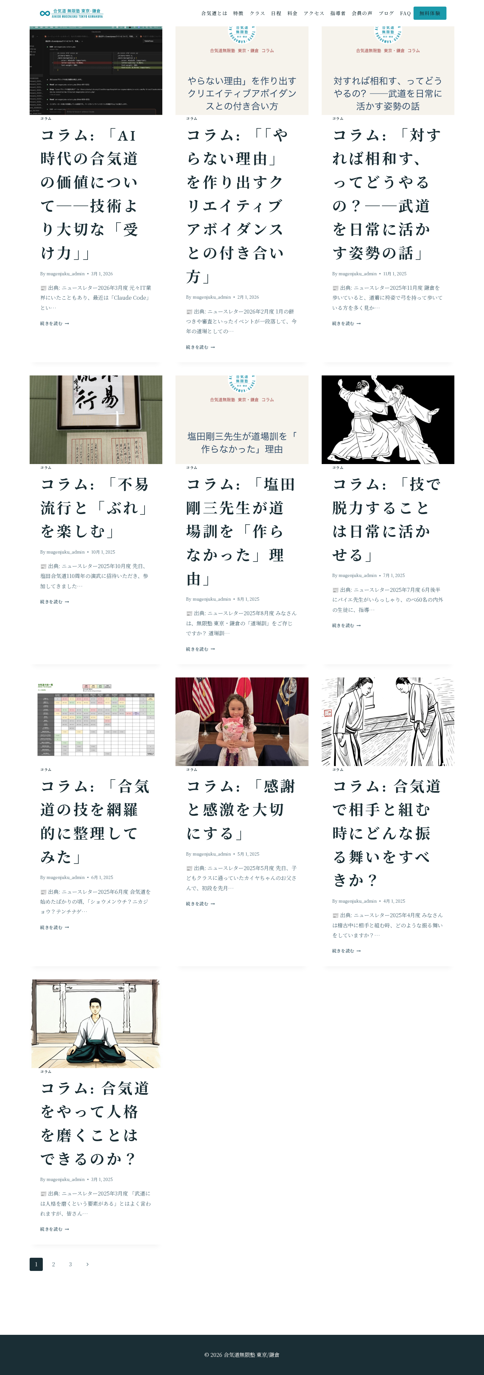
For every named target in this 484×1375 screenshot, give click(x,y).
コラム (46, 118)
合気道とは (214, 13)
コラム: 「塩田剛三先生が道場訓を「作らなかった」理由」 (241, 532)
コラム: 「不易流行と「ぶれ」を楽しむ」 (95, 508)
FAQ (405, 13)
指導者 (338, 13)
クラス (257, 13)
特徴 (238, 13)
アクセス (314, 13)
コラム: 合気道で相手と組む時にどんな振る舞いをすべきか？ (387, 834)
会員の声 (362, 13)
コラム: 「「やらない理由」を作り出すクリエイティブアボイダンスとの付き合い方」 (237, 206)
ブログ (386, 13)
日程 (276, 13)
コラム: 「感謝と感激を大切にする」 (241, 810)
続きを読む (54, 323)
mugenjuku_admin (65, 273)
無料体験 (430, 13)
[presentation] (96, 70)
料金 (292, 13)
